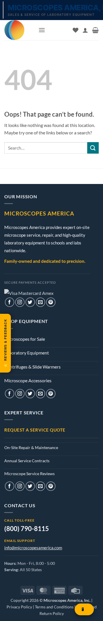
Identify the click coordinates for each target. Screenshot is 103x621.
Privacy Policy (19, 606)
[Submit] (93, 147)
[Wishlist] (75, 30)
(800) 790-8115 (26, 528)
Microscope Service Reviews (29, 473)
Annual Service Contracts (26, 460)
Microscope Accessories (28, 380)
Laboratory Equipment (26, 352)
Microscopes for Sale (24, 339)
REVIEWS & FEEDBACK (5, 343)
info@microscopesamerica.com (33, 547)
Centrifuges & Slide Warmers (32, 366)
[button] (41, 30)
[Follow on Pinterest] (51, 302)
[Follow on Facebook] (9, 302)
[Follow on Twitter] (30, 302)
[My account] (85, 30)
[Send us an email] (40, 302)
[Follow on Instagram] (20, 302)
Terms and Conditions (54, 606)
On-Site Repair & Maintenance (31, 447)
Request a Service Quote (35, 429)
